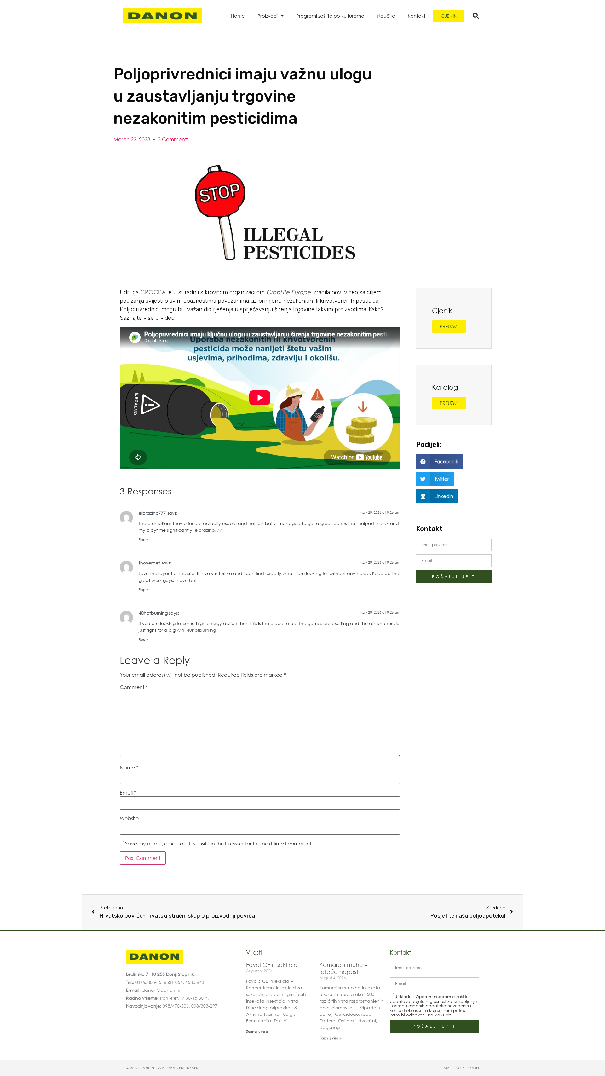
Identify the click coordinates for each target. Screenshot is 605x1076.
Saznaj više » (257, 1031)
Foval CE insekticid (271, 964)
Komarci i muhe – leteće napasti (343, 968)
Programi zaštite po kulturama (330, 16)
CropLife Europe (288, 292)
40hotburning (153, 613)
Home (238, 16)
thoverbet (149, 563)
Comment (134, 687)
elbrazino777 (152, 513)
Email (128, 792)
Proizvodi (267, 16)
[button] (476, 15)
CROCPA (153, 292)
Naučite (386, 16)
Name (129, 767)
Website (129, 818)
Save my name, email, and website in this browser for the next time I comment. (219, 843)
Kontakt (416, 16)
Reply (143, 539)
